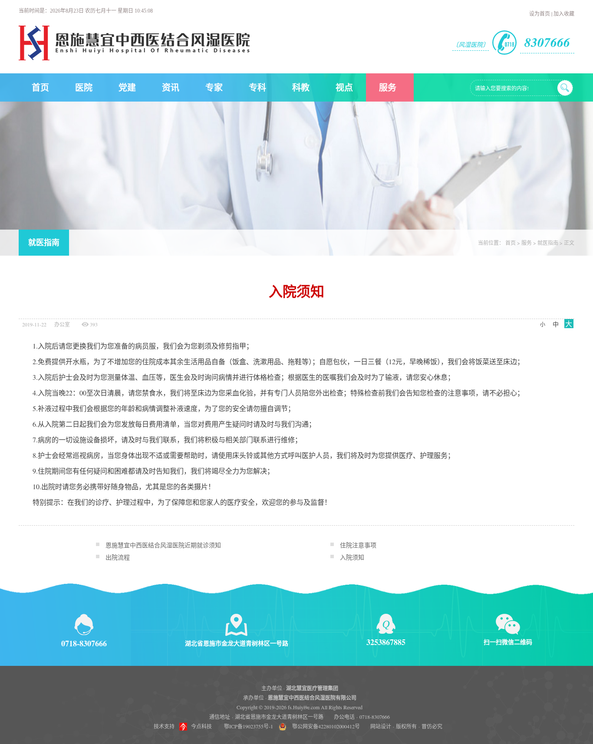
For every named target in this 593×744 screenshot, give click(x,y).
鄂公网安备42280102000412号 (326, 726)
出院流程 (117, 557)
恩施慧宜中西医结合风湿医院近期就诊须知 (163, 545)
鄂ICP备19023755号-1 (248, 726)
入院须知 (352, 557)
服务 (387, 87)
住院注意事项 (358, 545)
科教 (301, 87)
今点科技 (201, 726)
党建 (127, 87)
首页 (40, 87)
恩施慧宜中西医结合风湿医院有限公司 (312, 697)
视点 (344, 87)
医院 (83, 87)
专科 (257, 87)
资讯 (170, 87)
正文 (569, 242)
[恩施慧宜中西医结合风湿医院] (134, 58)
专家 (214, 87)
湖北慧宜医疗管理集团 (312, 688)
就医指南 (43, 242)
